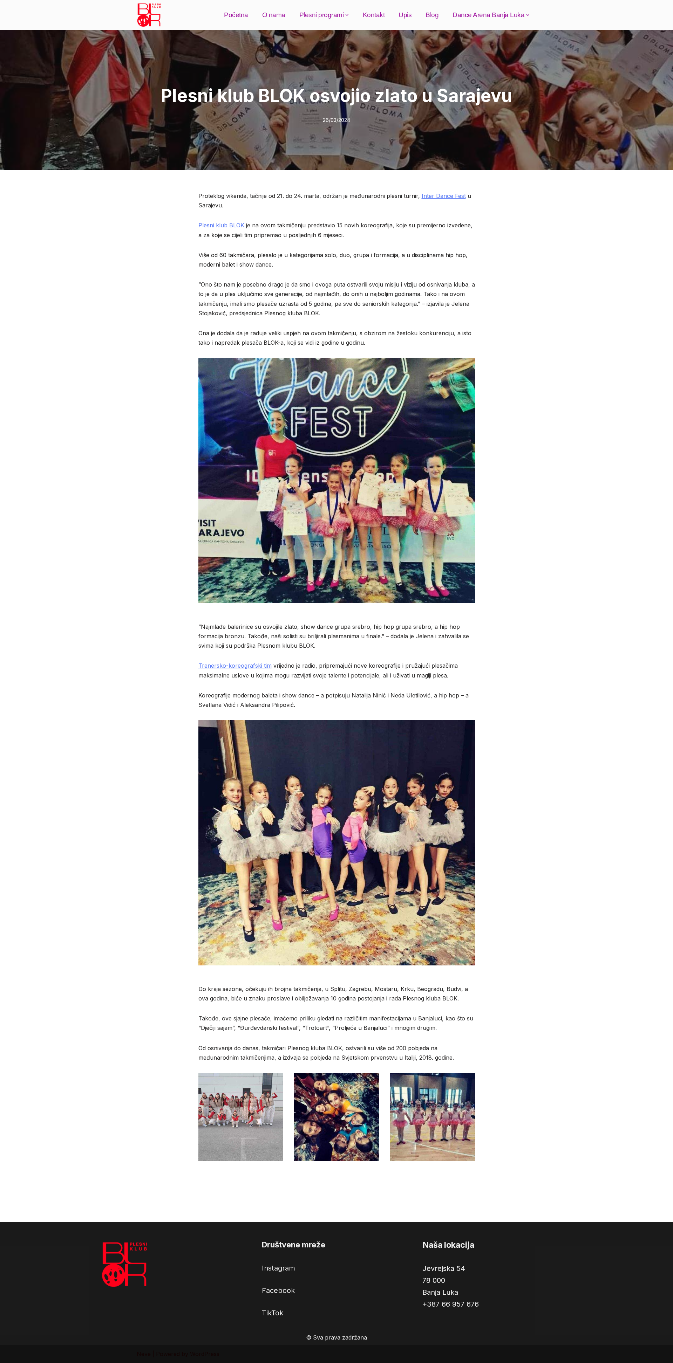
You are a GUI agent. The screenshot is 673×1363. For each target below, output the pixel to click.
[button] (347, 15)
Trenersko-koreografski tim (235, 665)
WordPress (204, 1353)
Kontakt (374, 15)
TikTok (272, 1313)
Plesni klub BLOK (221, 225)
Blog (432, 15)
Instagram (278, 1268)
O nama (273, 15)
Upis (405, 15)
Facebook (278, 1290)
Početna (236, 15)
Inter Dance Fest (444, 195)
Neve (144, 1353)
